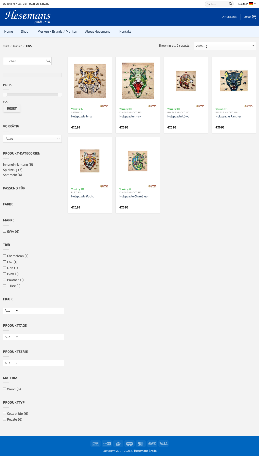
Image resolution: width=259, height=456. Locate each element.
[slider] (5, 95)
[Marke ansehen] (104, 106)
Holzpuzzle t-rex (130, 116)
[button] (229, 17)
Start (6, 45)
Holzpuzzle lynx (81, 116)
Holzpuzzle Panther (228, 116)
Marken (17, 45)
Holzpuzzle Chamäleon (134, 196)
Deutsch (243, 3)
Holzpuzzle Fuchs (82, 196)
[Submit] (230, 4)
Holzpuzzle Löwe (178, 116)
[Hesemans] (28, 17)
